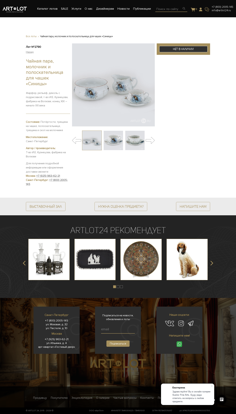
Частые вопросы (124, 397)
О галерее (103, 397)
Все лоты (31, 36)
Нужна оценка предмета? (121, 206)
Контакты (147, 397)
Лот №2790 (33, 47)
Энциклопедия (82, 397)
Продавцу (40, 397)
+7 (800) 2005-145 (222, 6)
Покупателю (59, 397)
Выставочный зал (46, 206)
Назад (30, 52)
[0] (193, 10)
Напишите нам (193, 206)
